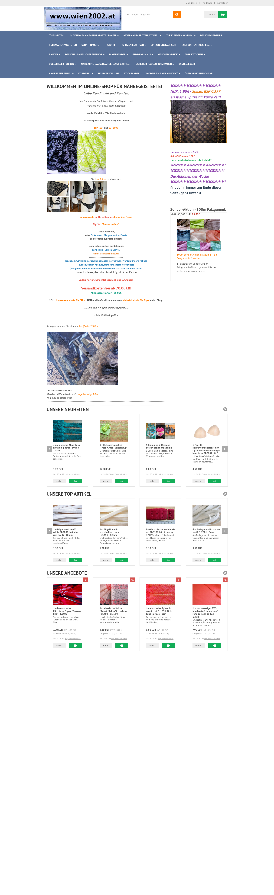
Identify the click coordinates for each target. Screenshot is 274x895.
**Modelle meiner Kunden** (161, 73)
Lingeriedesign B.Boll (87, 394)
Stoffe (111, 45)
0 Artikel (211, 14)
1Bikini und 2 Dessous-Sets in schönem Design (159, 446)
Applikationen (194, 54)
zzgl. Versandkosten (73, 474)
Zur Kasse (191, 2)
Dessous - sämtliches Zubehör (84, 54)
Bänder (54, 54)
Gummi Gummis (142, 54)
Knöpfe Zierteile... (60, 73)
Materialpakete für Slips (136, 300)
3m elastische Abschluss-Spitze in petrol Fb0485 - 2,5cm (67, 447)
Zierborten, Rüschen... (197, 45)
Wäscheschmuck (168, 54)
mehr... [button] (59, 481)
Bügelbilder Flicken (62, 64)
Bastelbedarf (187, 64)
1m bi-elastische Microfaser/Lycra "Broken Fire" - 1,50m (67, 611)
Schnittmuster (91, 45)
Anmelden (222, 2)
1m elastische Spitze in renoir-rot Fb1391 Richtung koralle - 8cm (159, 611)
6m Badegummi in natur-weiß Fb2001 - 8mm (206, 531)
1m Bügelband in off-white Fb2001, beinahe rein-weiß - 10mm (65, 532)
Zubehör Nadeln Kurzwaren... (155, 64)
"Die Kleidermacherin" (180, 35)
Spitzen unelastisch (163, 45)
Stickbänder (132, 73)
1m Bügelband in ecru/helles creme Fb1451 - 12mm (109, 532)
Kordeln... (84, 73)
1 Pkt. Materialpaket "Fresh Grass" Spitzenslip (113, 446)
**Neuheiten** (57, 35)
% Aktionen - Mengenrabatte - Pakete (93, 35)
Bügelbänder (117, 54)
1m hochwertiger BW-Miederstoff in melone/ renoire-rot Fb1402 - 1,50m (205, 612)
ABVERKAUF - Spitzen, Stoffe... (141, 35)
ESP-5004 (99, 127)
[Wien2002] (82, 17)
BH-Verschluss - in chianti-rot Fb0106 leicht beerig (160, 531)
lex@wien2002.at (89, 326)
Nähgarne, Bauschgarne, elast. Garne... (105, 64)
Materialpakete (87, 217)
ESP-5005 (113, 127)
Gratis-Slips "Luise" (123, 217)
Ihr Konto (207, 2)
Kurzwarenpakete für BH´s (70, 300)
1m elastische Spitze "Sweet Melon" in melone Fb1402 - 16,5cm (113, 611)
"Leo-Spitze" (100, 179)
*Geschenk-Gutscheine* (199, 73)
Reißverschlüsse (108, 73)
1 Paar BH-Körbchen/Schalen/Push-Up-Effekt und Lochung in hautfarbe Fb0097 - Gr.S (206, 449)
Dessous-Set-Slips (211, 35)
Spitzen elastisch (133, 45)
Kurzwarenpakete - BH (63, 45)
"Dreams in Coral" (110, 224)
